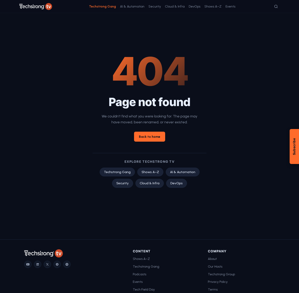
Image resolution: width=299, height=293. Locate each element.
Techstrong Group (221, 274)
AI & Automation (132, 6)
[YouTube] (28, 264)
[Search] (276, 6)
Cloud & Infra (175, 6)
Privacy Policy (218, 282)
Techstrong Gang (102, 6)
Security (154, 6)
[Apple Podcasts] (57, 264)
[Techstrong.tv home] (35, 6)
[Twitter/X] (47, 264)
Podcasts (139, 274)
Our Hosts (215, 266)
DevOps (194, 6)
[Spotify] (67, 264)
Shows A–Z (213, 6)
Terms (213, 289)
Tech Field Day (144, 289)
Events (230, 6)
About (212, 259)
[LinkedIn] (37, 264)
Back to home (149, 137)
